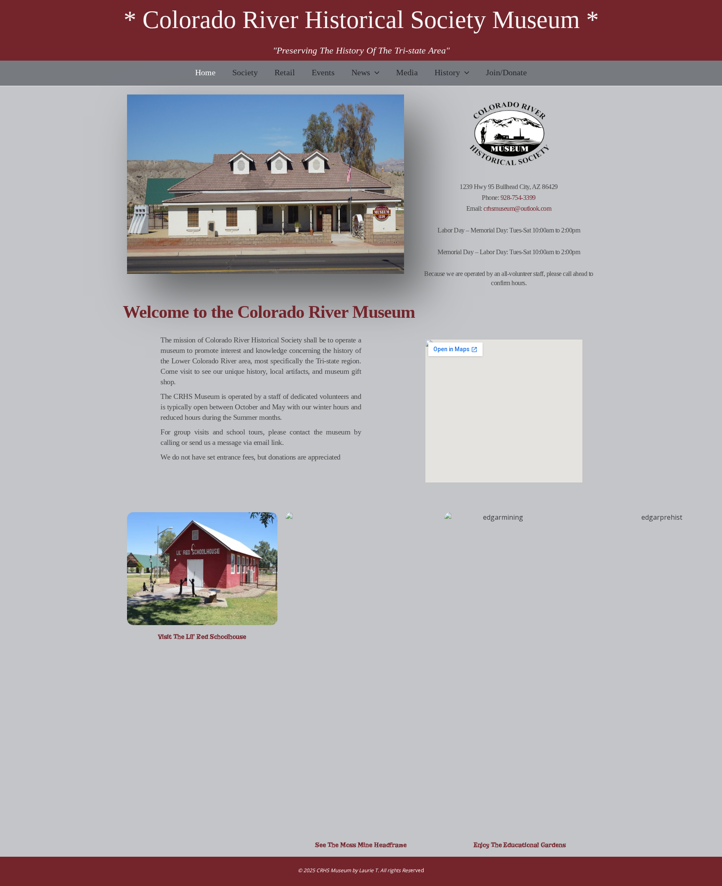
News (360, 72)
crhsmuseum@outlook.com (517, 208)
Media (407, 72)
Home (205, 72)
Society (245, 72)
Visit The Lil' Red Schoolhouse (202, 637)
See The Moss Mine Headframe (361, 845)
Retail (285, 72)
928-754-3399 (518, 197)
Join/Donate (506, 72)
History (447, 72)
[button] (374, 72)
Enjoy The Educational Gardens (520, 845)
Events (323, 72)
